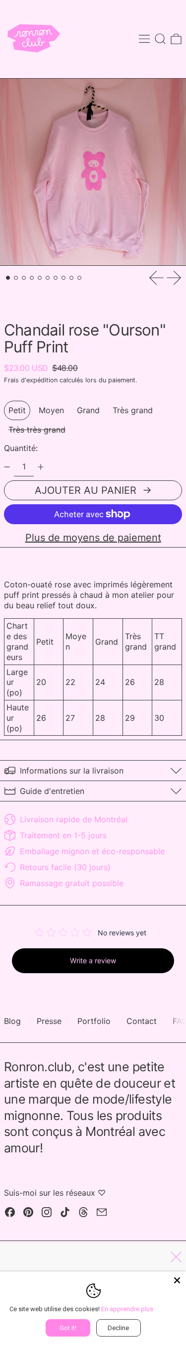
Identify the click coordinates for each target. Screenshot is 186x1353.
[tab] (8, 278)
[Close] (177, 1280)
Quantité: (21, 448)
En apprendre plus (127, 1309)
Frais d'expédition (31, 380)
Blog (12, 1021)
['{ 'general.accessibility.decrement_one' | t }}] (7, 467)
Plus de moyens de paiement (93, 537)
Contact (141, 1021)
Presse (49, 1021)
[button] (160, 39)
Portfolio (94, 1021)
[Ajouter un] (41, 467)
